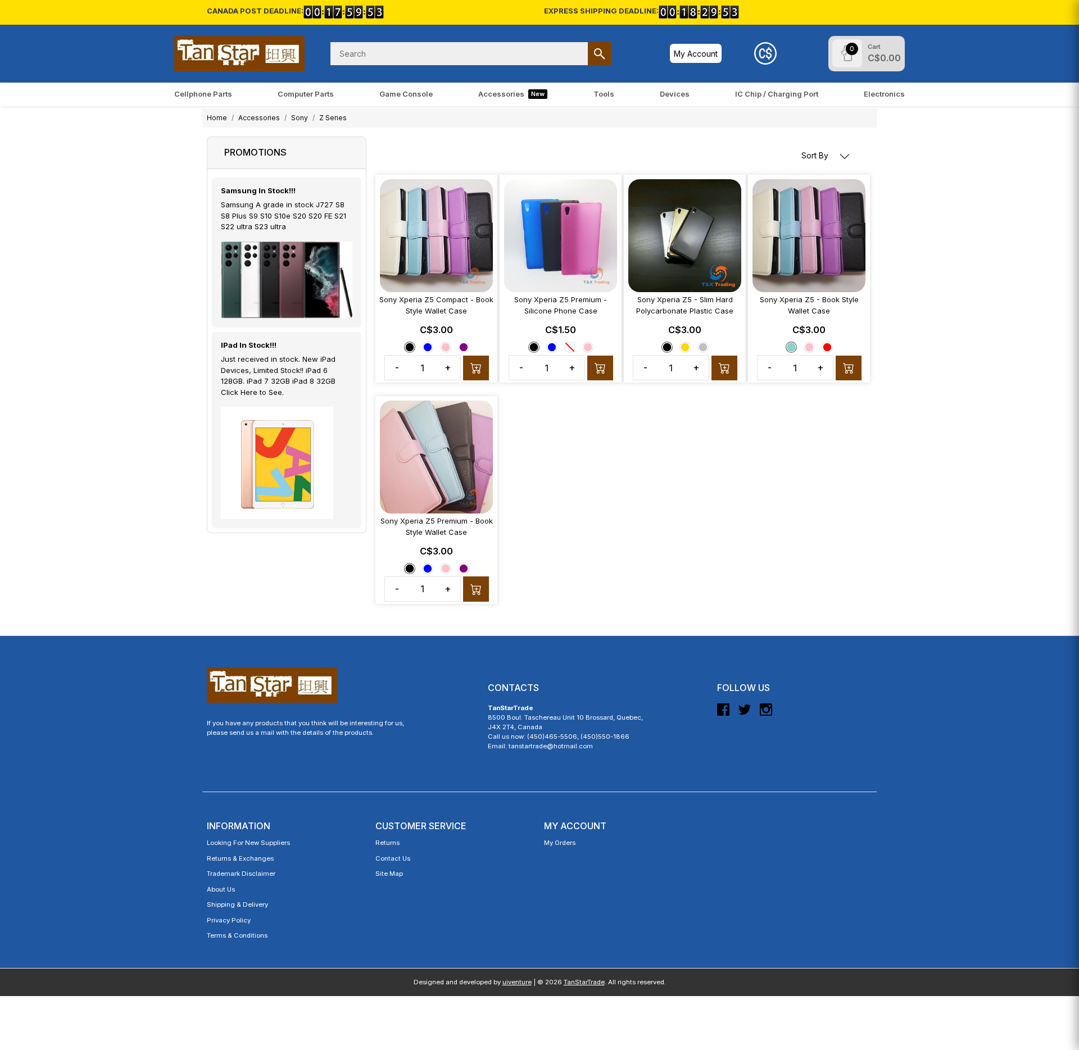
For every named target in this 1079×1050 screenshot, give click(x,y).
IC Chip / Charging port (776, 93)
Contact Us (392, 858)
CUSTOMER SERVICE (420, 825)
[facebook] (723, 714)
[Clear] (569, 347)
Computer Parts (306, 93)
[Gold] (685, 347)
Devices (675, 93)
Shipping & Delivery (237, 904)
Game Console (406, 93)
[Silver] (703, 347)
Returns (387, 843)
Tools (603, 93)
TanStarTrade (584, 982)
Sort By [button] (816, 155)
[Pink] (445, 347)
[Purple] (463, 347)
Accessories (511, 93)
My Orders (559, 843)
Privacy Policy (229, 920)
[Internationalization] (765, 53)
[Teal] (791, 347)
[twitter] (744, 714)
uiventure (517, 982)
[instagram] (766, 714)
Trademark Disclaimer (241, 874)
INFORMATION (238, 825)
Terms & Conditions (237, 935)
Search (599, 53)
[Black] (409, 347)
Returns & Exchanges (240, 858)
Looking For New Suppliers (248, 843)
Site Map (389, 874)
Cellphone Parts (203, 93)
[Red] (827, 347)
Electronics (884, 93)
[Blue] (427, 347)
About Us (221, 889)
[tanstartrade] (239, 53)
